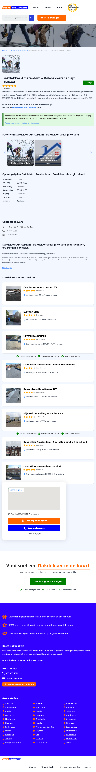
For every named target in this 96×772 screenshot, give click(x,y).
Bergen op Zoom (13, 742)
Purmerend (71, 730)
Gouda (39, 711)
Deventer (40, 715)
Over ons (46, 7)
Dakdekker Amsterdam (18, 50)
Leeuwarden (71, 727)
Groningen (71, 719)
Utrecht (39, 738)
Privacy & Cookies (48, 767)
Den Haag (9, 715)
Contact (58, 7)
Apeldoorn (40, 707)
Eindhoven (10, 719)
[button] (31, 18)
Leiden (8, 730)
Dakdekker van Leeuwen (24, 107)
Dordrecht (71, 715)
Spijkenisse (10, 727)
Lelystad (39, 730)
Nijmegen (9, 734)
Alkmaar (9, 703)
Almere (39, 703)
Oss (37, 734)
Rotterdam (71, 734)
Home (36, 7)
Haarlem (9, 723)
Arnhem (70, 707)
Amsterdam (10, 707)
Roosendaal (71, 738)
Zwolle (69, 742)
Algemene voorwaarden (70, 767)
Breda (8, 711)
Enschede (40, 719)
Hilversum (70, 723)
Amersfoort (71, 703)
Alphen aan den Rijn (45, 727)
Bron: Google (7, 268)
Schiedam (70, 711)
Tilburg (8, 738)
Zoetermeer (41, 742)
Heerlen (39, 723)
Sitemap (32, 767)
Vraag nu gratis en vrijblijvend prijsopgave (22, 123)
